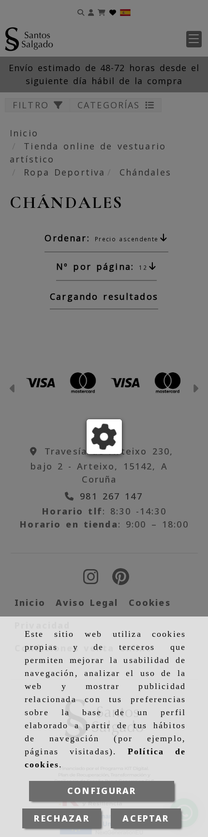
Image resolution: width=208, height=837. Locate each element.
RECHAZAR (61, 818)
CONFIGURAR (101, 790)
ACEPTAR (145, 818)
